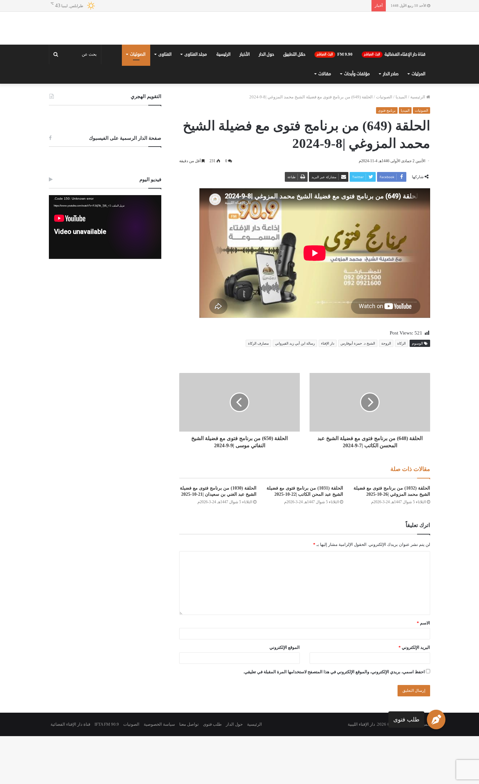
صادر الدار (391, 122)
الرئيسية (223, 102)
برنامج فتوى (387, 158)
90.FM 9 (335, 102)
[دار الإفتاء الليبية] (239, 52)
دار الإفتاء (327, 391)
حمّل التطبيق (294, 102)
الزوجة (386, 391)
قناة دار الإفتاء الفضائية (395, 102)
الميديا (401, 144)
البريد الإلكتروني (414, 695)
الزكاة (401, 391)
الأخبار (245, 102)
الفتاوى (164, 102)
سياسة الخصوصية (159, 772)
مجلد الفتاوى (195, 102)
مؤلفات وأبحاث (357, 122)
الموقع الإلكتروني (284, 695)
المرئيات (418, 122)
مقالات (324, 122)
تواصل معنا (189, 772)
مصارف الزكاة (258, 391)
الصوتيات (137, 102)
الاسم (423, 670)
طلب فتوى (406, 719)
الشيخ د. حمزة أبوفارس (358, 391)
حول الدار (266, 102)
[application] (105, 275)
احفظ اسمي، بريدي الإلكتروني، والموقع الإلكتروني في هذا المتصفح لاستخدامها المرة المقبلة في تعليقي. (334, 719)
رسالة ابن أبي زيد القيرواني (295, 391)
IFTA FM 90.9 (106, 772)
